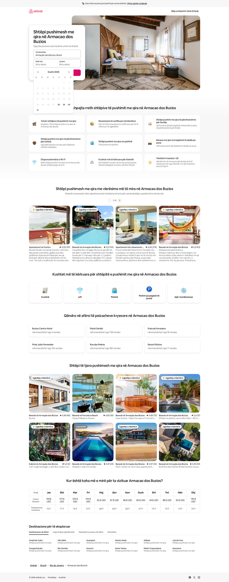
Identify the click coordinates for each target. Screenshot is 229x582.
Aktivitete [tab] (111, 532)
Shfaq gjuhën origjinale (137, 3)
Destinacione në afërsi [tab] (39, 532)
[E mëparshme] (109, 200)
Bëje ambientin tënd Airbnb (185, 11)
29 (64, 104)
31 (38, 110)
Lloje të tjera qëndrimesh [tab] (63, 532)
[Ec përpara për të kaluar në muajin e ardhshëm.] (69, 72)
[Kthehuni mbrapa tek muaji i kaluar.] (38, 72)
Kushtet (62, 577)
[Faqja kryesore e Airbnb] (36, 11)
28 (59, 104)
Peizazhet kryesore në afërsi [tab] (91, 532)
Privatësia (52, 577)
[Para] (119, 200)
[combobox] (57, 55)
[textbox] (45, 64)
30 (69, 104)
